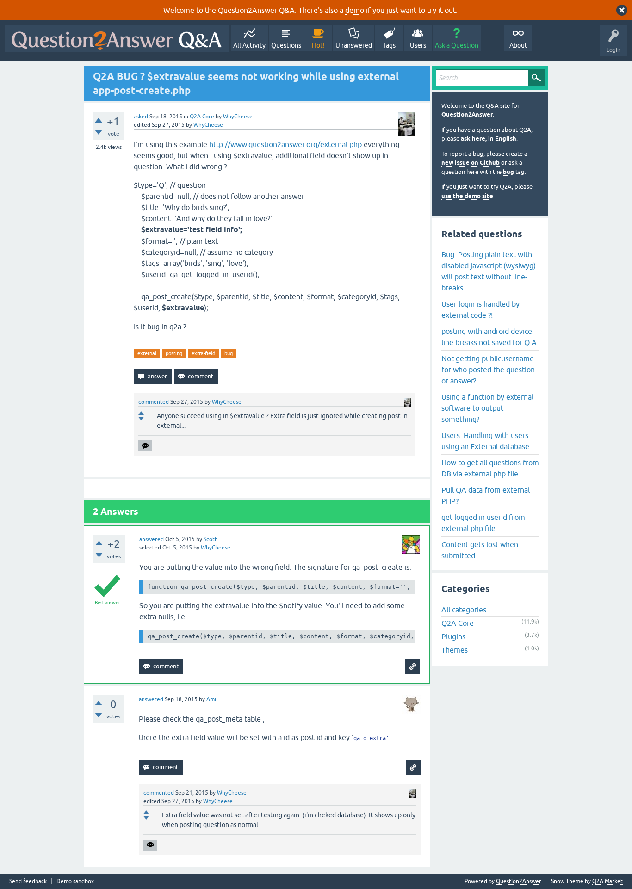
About (518, 45)
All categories (463, 609)
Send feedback (28, 881)
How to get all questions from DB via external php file (490, 468)
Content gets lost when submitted (479, 550)
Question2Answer (467, 114)
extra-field (203, 353)
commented (153, 402)
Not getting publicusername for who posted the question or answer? (488, 369)
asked (141, 116)
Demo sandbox (75, 881)
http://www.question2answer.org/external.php (285, 144)
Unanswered (353, 45)
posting (174, 353)
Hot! (318, 45)
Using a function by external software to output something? (487, 408)
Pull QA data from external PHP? (485, 495)
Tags (389, 45)
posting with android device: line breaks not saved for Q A (489, 336)
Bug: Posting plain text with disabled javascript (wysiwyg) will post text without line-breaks (488, 271)
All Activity (249, 45)
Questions (286, 45)
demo (354, 10)
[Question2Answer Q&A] (117, 38)
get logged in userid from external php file (483, 522)
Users (418, 45)
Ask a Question (456, 45)
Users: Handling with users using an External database (485, 441)
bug (228, 353)
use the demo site (467, 195)
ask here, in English (488, 138)
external (146, 353)
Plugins (453, 636)
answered (151, 539)
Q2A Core (202, 116)
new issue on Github (470, 162)
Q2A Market (607, 881)
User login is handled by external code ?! (480, 309)
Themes (454, 650)
